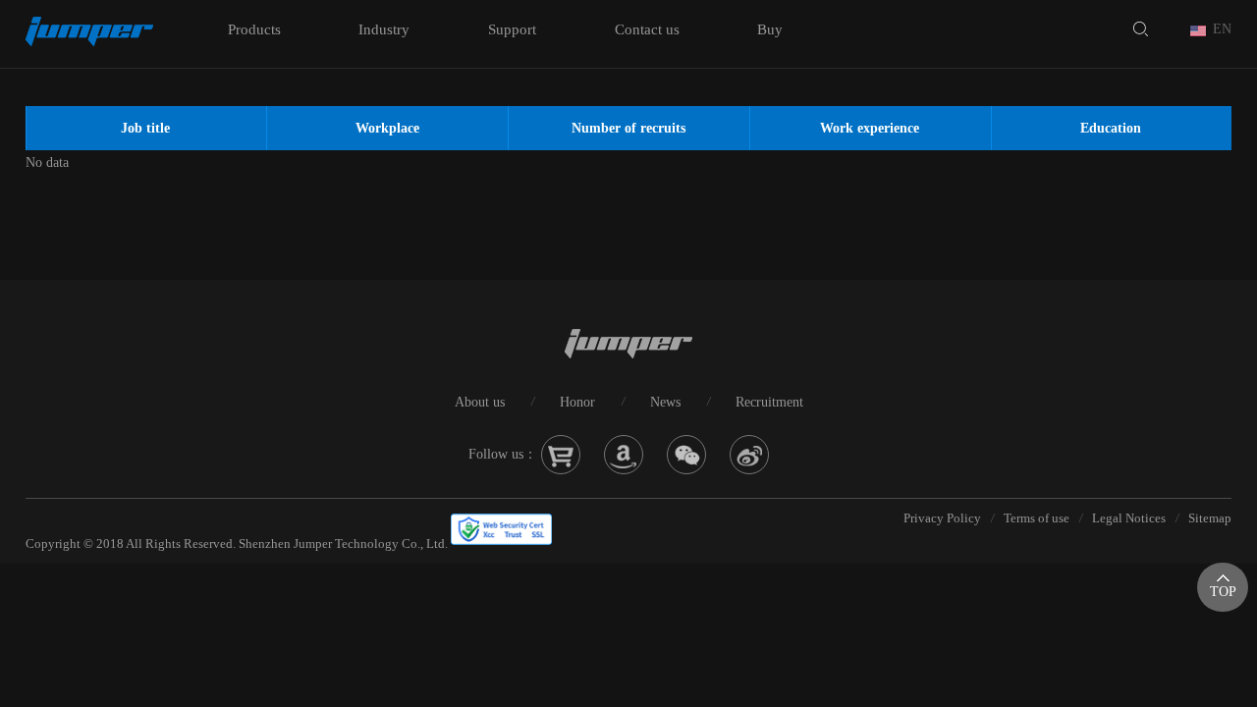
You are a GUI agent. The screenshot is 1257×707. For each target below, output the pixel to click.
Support (512, 29)
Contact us (647, 29)
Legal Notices (1129, 518)
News (665, 402)
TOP (1223, 591)
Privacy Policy (942, 518)
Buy (770, 29)
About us (480, 402)
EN (1222, 29)
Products (254, 29)
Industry (384, 29)
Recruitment (769, 402)
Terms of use (1036, 518)
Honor (577, 402)
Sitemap (1209, 518)
